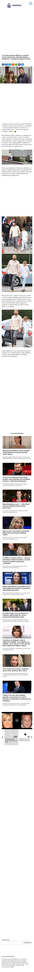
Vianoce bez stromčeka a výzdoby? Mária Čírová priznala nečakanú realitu (16, 533)
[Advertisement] (17, 32)
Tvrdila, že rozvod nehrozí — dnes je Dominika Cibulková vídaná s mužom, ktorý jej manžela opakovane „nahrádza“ (17, 560)
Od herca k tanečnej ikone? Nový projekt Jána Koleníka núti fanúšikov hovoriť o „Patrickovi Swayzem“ (16, 479)
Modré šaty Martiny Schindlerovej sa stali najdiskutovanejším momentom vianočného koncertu (16, 588)
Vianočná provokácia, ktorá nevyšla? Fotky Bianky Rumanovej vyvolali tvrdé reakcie (16, 452)
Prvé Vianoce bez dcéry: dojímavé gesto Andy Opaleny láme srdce (16, 670)
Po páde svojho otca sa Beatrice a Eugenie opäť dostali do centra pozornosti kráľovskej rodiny (15, 615)
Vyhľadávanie (5, 940)
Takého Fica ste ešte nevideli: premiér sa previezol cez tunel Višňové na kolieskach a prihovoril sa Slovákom (17, 698)
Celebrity (19, 62)
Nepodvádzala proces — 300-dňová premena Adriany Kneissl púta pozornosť (16, 506)
